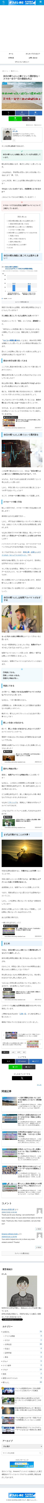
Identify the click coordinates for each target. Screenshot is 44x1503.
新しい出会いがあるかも (18, 239)
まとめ (10, 247)
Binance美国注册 (8, 1209)
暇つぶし (6, 1052)
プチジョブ (12, 802)
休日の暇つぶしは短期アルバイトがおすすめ (22, 233)
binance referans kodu (10, 1234)
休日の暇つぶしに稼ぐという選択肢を (20, 227)
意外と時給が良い (16, 242)
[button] (28, 118)
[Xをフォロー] (14, 140)
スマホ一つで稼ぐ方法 (17, 230)
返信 (39, 1229)
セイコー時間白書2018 (11, 340)
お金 (13, 1052)
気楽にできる (14, 236)
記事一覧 (23, 1014)
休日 (24, 1052)
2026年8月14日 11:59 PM (9, 1236)
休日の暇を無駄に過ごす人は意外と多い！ (22, 221)
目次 (19, 217)
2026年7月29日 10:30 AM (9, 1212)
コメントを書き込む (22, 1253)
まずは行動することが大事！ (17, 244)
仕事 (18, 1052)
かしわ (15, 131)
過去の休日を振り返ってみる (19, 224)
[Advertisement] (22, 28)
